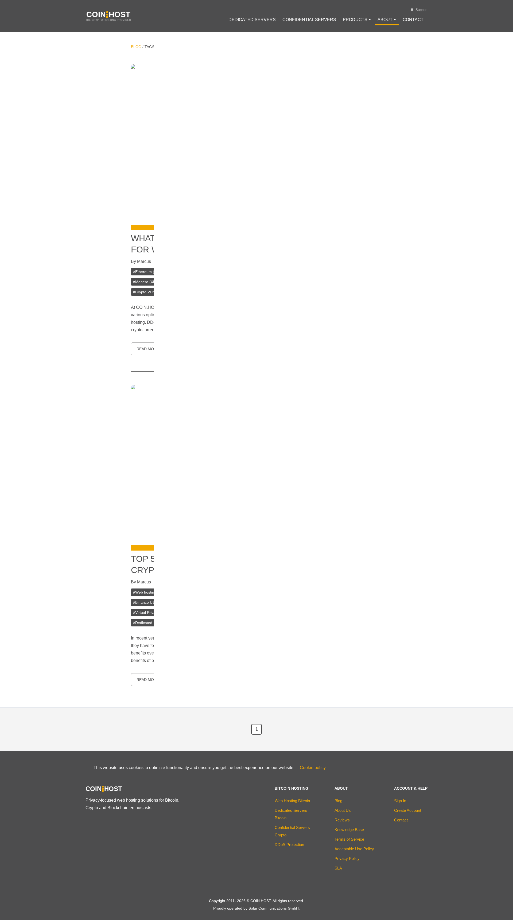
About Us (343, 810)
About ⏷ (387, 19)
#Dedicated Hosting (149, 623)
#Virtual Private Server (152, 612)
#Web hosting (144, 592)
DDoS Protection (289, 844)
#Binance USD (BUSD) (152, 602)
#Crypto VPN (144, 292)
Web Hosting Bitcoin (292, 800)
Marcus (144, 261)
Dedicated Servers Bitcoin (291, 814)
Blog (136, 47)
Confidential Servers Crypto (292, 831)
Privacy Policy (347, 858)
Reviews (342, 820)
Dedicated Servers (252, 19)
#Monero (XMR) (146, 282)
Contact (413, 19)
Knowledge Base (349, 829)
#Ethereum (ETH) (148, 272)
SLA (338, 868)
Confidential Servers (309, 19)
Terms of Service (349, 839)
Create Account (407, 810)
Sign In (400, 800)
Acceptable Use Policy (354, 849)
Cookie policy (313, 767)
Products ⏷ (357, 19)
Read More (148, 349)
